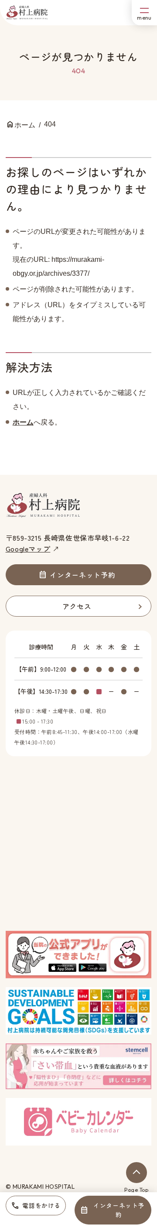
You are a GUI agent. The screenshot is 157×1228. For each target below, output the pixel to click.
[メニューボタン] (144, 12)
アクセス (77, 606)
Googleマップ (28, 548)
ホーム (23, 422)
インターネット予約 (118, 1210)
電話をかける (41, 1205)
